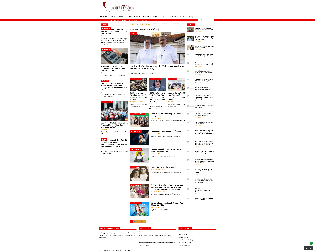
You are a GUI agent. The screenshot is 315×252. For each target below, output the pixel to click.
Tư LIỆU (182, 17)
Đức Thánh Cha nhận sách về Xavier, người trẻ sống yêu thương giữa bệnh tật (204, 97)
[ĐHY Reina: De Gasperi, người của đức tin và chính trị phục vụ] (190, 153)
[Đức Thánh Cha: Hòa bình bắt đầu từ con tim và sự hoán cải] (190, 115)
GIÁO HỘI (112, 17)
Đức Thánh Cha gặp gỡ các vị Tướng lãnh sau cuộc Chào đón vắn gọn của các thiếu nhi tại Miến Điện (114, 86)
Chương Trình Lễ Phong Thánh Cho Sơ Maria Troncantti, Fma (166, 150)
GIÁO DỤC (173, 17)
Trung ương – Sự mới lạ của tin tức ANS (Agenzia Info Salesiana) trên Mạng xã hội (113, 68)
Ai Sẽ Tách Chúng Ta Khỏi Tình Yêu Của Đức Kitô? (204, 106)
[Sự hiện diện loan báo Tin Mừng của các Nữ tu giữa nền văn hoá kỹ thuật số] (138, 84)
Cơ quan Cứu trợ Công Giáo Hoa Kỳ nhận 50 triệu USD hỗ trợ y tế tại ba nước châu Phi (204, 161)
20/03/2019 (104, 36)
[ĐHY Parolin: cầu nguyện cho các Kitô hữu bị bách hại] (190, 200)
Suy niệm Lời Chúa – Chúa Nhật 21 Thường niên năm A (204, 122)
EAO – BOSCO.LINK (183, 234)
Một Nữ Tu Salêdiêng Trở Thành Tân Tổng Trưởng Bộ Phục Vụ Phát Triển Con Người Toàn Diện (157, 97)
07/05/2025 (154, 191)
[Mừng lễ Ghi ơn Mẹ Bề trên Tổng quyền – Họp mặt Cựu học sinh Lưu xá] (176, 84)
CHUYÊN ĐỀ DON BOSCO (184, 242)
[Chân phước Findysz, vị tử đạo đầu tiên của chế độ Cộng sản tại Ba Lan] (190, 56)
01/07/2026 (152, 103)
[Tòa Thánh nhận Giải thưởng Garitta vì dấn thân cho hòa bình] (190, 72)
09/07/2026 (133, 101)
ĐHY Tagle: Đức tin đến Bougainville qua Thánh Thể (202, 88)
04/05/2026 (171, 101)
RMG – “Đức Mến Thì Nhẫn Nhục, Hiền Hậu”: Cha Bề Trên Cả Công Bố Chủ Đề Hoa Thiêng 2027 (204, 143)
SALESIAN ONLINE (183, 237)
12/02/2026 (154, 118)
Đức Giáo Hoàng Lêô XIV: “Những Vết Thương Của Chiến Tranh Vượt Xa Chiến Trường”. (204, 38)
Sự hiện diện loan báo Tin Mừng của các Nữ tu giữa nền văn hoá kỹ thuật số (138, 96)
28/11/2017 (104, 92)
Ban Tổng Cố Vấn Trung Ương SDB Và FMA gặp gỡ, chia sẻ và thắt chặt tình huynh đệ (157, 67)
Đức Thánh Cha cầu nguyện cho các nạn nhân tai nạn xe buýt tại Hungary (203, 190)
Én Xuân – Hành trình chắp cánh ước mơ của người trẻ (167, 114)
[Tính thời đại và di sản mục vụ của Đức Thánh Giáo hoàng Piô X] (190, 81)
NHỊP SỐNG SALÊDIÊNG (150, 17)
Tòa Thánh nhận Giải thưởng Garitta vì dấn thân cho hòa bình (203, 71)
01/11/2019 (104, 148)
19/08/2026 (198, 201)
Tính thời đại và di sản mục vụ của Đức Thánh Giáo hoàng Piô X (204, 80)
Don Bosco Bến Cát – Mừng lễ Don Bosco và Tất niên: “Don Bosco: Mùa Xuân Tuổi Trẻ (114, 125)
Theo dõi (308, 248)
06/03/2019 (105, 72)
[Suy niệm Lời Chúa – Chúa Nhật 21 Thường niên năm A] (190, 124)
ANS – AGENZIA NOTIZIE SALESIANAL (187, 232)
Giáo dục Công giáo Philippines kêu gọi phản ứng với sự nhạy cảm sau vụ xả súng (204, 180)
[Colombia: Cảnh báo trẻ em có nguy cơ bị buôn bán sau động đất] (190, 64)
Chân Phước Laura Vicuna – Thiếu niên (166, 131)
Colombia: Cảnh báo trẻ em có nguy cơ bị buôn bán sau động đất (204, 63)
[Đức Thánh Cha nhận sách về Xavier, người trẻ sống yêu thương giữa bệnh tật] (190, 97)
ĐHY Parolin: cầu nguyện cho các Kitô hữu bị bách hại (204, 199)
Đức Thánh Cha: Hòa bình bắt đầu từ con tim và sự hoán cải (204, 114)
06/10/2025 (154, 153)
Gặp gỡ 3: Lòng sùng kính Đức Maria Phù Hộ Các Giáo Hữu (167, 204)
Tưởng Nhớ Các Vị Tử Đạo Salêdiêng (165, 167)
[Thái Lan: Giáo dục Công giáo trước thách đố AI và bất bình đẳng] (190, 29)
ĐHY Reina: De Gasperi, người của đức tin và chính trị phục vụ (204, 152)
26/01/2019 (104, 129)
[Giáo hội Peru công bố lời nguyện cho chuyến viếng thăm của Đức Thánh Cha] (190, 171)
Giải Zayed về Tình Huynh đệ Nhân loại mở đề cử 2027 (204, 46)
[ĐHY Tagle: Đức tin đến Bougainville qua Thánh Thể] (190, 89)
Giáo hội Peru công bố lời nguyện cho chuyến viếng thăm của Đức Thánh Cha (204, 171)
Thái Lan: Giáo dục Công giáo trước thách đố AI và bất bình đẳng (204, 28)
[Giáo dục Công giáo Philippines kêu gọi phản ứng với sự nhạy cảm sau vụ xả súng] (190, 180)
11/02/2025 (154, 207)
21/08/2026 (198, 31)
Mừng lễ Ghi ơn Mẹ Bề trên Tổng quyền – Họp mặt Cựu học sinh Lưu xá (176, 96)
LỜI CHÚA (163, 17)
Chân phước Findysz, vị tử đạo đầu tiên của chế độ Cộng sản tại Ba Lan (204, 55)
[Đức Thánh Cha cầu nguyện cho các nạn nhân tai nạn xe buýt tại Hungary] (190, 190)
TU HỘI (121, 17)
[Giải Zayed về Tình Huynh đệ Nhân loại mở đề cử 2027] (190, 47)
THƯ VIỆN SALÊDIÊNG (184, 245)
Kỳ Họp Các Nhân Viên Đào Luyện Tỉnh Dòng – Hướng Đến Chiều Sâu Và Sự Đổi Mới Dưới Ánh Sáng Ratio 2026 (204, 133)
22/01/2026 (154, 133)
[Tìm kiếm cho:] (206, 20)
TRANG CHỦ (103, 17)
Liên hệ (190, 17)
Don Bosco (141, 71)
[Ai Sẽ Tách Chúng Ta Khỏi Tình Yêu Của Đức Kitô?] (190, 107)
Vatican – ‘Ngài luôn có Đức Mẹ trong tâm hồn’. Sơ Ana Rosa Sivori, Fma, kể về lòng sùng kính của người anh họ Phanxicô (167, 187)
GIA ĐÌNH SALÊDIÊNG (133, 17)
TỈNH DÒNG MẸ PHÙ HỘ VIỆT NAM (187, 240)
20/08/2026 (198, 136)
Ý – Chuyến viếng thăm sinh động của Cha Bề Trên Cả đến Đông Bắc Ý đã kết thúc (114, 31)
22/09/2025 (154, 169)
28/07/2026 (133, 71)
